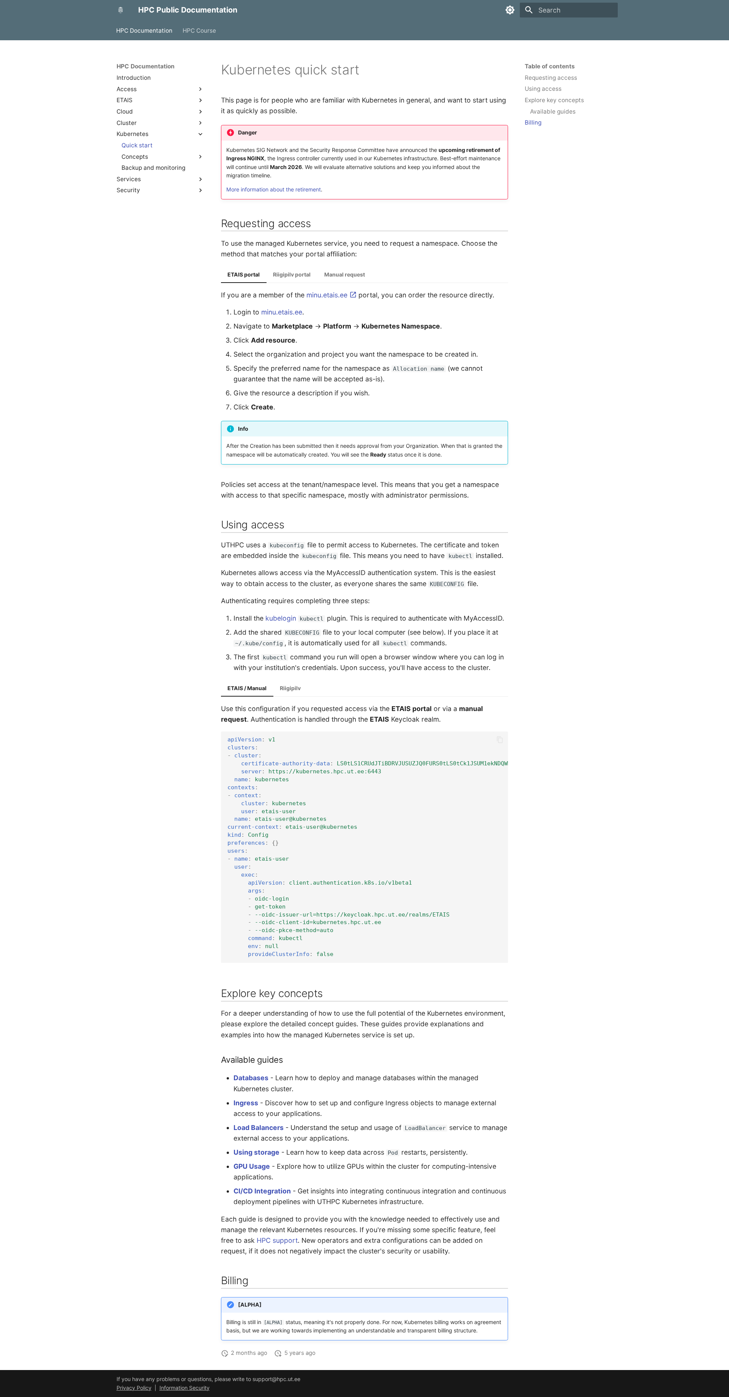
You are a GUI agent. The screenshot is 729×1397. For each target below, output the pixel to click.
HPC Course (199, 30)
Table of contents (550, 66)
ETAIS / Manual (247, 688)
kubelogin (280, 618)
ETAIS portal (243, 274)
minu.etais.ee (327, 295)
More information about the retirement (273, 189)
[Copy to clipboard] (500, 739)
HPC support (277, 1240)
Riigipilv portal (292, 274)
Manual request (344, 274)
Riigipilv (290, 688)
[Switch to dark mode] (510, 10)
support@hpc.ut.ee (276, 1379)
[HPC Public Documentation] (120, 10)
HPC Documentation (145, 30)
